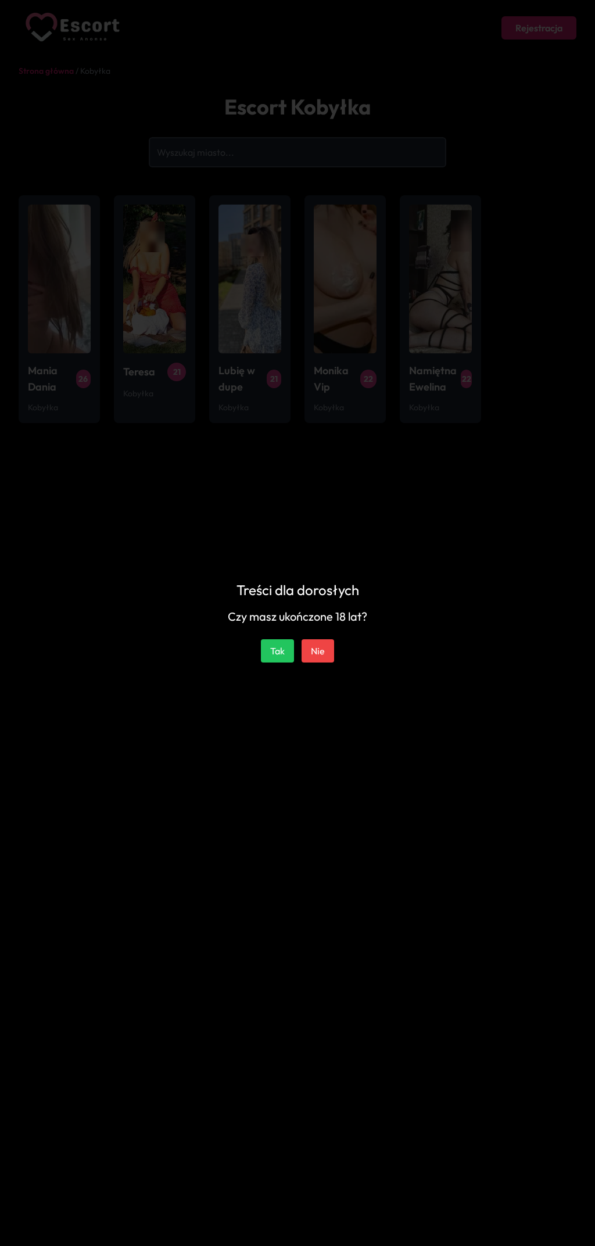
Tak (277, 651)
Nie (318, 651)
